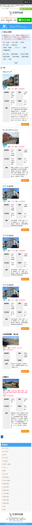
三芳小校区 (6, 493)
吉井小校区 (16, 56)
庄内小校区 (6, 500)
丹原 (10, 59)
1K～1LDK (6, 42)
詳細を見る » (25, 124)
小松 (4, 59)
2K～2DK (15, 42)
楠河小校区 (6, 496)
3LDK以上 (15, 45)
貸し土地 (6, 54)
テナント (18, 47)
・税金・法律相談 (5, 8)
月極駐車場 (6, 50)
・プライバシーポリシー (14, 8)
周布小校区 (6, 56)
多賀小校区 (14, 54)
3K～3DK (6, 45)
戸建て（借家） (7, 47)
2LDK (22, 42)
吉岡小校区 (6, 503)
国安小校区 (25, 56)
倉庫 (24, 47)
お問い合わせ (27, 8)
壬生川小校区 (25, 54)
